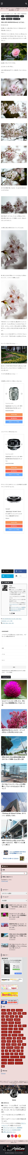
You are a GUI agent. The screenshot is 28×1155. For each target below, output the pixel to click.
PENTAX (21, 1035)
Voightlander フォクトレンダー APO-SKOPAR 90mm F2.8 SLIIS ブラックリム (13, 459)
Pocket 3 (9, 1038)
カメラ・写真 (9, 621)
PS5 (14, 1038)
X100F (24, 1044)
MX (15, 1025)
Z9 (10, 1050)
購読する (6, 866)
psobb (19, 1038)
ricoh (24, 1038)
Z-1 (22, 1047)
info (3, 1016)
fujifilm (9, 1013)
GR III (19, 1013)
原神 (3, 1066)
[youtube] (14, 613)
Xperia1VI (17, 1047)
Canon (3, 1010)
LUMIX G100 (9, 1019)
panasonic (4, 1035)
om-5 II (20, 1028)
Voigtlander (3, 621)
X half (3, 1047)
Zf (22, 1050)
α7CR (16, 1053)
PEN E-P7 (14, 1035)
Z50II (18, 1050)
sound (13, 1041)
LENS (17, 618)
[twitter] (10, 613)
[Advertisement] (14, 552)
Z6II (12, 623)
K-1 (16, 1016)
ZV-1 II (7, 1053)
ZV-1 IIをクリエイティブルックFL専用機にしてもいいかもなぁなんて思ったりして (13, 786)
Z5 (2, 1050)
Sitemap (3, 1073)
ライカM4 (4, 1060)
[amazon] (19, 1136)
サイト (3, 660)
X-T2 (19, 1044)
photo (10, 623)
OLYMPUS (4, 1028)
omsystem (4, 1032)
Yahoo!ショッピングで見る (14, 421)
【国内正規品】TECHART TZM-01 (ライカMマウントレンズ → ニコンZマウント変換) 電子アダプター (13, 513)
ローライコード (19, 1063)
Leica (21, 1016)
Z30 (14, 1050)
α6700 (21, 1053)
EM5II (13, 1010)
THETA (8, 1044)
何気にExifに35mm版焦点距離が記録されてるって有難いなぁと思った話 (17, 935)
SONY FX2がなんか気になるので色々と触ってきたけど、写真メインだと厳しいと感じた (13, 842)
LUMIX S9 (18, 1022)
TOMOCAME (4, 881)
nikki (20, 1025)
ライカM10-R (18, 1060)
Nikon (20, 618)
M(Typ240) (4, 1025)
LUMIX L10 (4, 1022)
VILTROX (14, 1044)
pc (9, 1035)
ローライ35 (10, 1063)
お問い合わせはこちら (15, 610)
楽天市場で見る (14, 418)
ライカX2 (4, 1063)
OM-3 (15, 1028)
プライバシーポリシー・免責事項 (18, 607)
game (14, 1013)
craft (8, 1010)
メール (3, 654)
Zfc (3, 1053)
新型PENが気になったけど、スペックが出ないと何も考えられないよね (17, 925)
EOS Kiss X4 (19, 1010)
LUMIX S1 (11, 1022)
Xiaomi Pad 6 (10, 1047)
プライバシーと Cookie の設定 (17, 609)
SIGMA (3, 1041)
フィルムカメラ (5, 1056)
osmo (10, 1032)
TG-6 (3, 1044)
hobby (24, 1013)
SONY (8, 1041)
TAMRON (20, 1041)
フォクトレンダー (14, 1056)
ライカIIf (22, 1056)
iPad (7, 1016)
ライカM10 (11, 1060)
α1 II (12, 1053)
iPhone (11, 1016)
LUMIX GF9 (17, 1019)
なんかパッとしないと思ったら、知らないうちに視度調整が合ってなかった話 (13, 703)
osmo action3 (17, 1032)
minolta (11, 1025)
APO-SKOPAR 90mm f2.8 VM (8, 618)
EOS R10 (4, 1013)
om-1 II (10, 1028)
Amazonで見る (14, 414)
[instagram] (12, 613)
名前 (3, 648)
